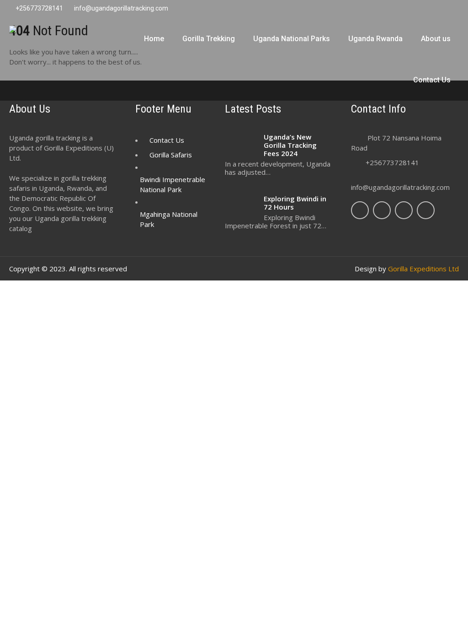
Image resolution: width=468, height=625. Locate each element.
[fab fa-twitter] (379, 9)
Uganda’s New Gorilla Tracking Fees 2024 (290, 145)
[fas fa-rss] (433, 9)
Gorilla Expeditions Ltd (423, 268)
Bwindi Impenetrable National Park (172, 184)
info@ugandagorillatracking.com (400, 187)
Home (154, 38)
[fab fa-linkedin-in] (415, 9)
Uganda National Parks (291, 38)
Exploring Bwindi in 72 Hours (295, 202)
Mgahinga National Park (168, 219)
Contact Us (432, 79)
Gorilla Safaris (170, 154)
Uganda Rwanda (375, 38)
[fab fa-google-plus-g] (397, 9)
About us (436, 38)
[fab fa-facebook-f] (361, 9)
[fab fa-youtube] (450, 9)
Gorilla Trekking (208, 38)
